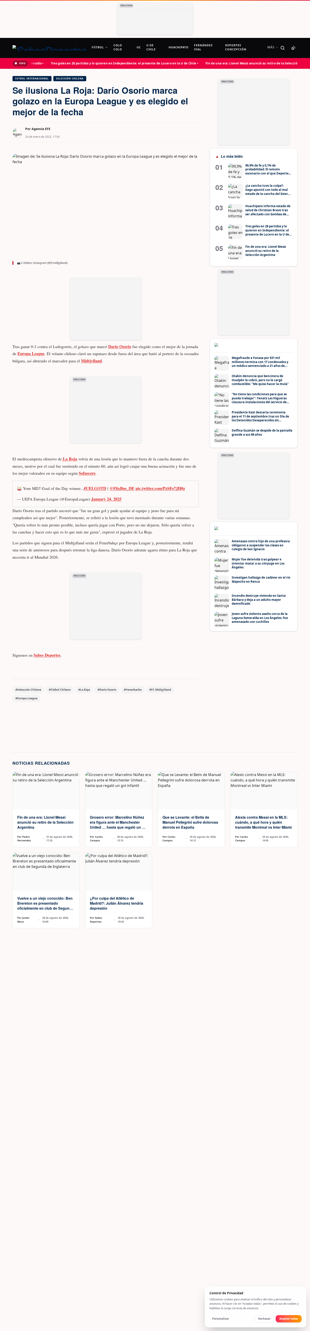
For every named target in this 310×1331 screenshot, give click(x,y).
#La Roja (84, 690)
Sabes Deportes (47, 655)
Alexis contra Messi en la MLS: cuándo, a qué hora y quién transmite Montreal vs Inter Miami (263, 822)
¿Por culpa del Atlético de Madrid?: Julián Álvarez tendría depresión (116, 903)
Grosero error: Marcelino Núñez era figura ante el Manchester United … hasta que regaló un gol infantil (118, 825)
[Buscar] (282, 48)
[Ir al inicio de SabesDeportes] (49, 48)
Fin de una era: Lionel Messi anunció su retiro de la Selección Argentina (45, 822)
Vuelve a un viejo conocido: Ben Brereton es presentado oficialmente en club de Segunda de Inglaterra (45, 906)
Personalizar (220, 1319)
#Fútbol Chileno (60, 690)
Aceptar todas (288, 1319)
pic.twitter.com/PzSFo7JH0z (160, 488)
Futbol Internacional (32, 78)
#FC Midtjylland (160, 690)
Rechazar (264, 1319)
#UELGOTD (95, 488)
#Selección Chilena (28, 690)
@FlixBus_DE (121, 488)
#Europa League (26, 698)
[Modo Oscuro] (293, 48)
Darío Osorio (119, 346)
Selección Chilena (70, 78)
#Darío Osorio (107, 690)
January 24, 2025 (106, 499)
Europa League (30, 353)
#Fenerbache (133, 690)
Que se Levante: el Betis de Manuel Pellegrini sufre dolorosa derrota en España (190, 822)
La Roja (69, 459)
